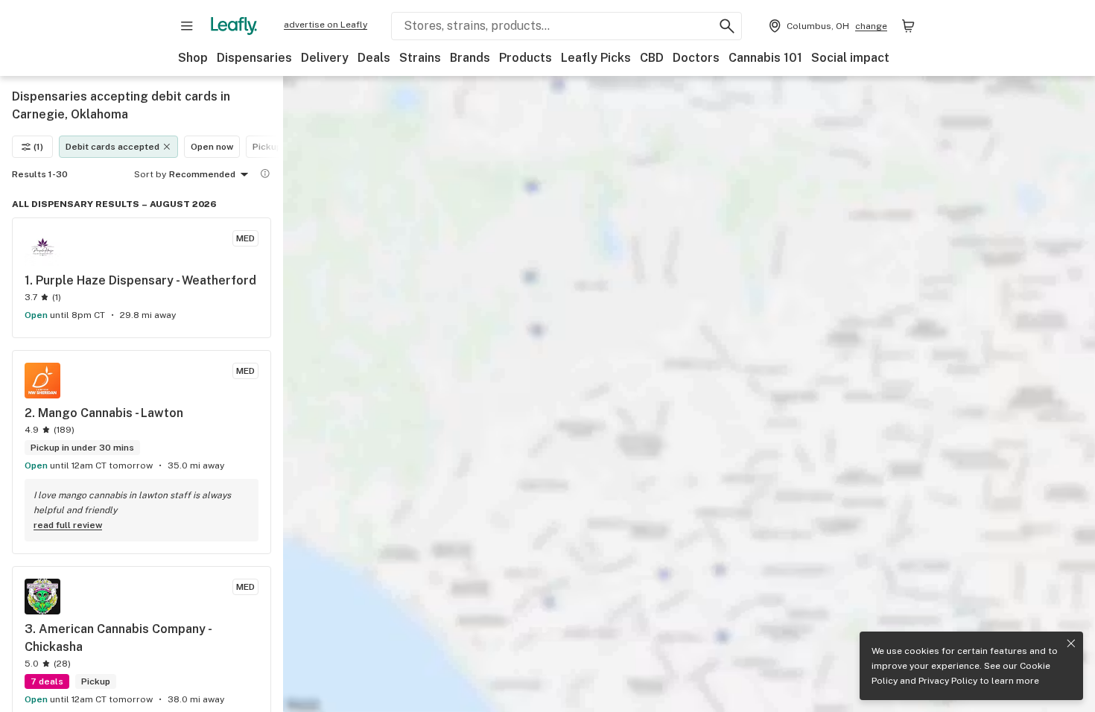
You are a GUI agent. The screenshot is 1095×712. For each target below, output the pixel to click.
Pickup (267, 147)
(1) (38, 147)
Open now (212, 147)
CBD (652, 58)
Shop (193, 58)
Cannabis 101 (765, 58)
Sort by (150, 174)
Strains (420, 58)
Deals (374, 58)
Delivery (325, 58)
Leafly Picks (596, 58)
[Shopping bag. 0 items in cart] (908, 26)
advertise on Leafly (325, 24)
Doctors (696, 58)
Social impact (850, 58)
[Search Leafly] (727, 26)
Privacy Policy (947, 681)
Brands (470, 58)
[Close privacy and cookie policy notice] (1071, 643)
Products (525, 58)
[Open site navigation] (187, 26)
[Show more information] (265, 173)
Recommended (202, 174)
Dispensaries (254, 58)
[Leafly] (234, 26)
